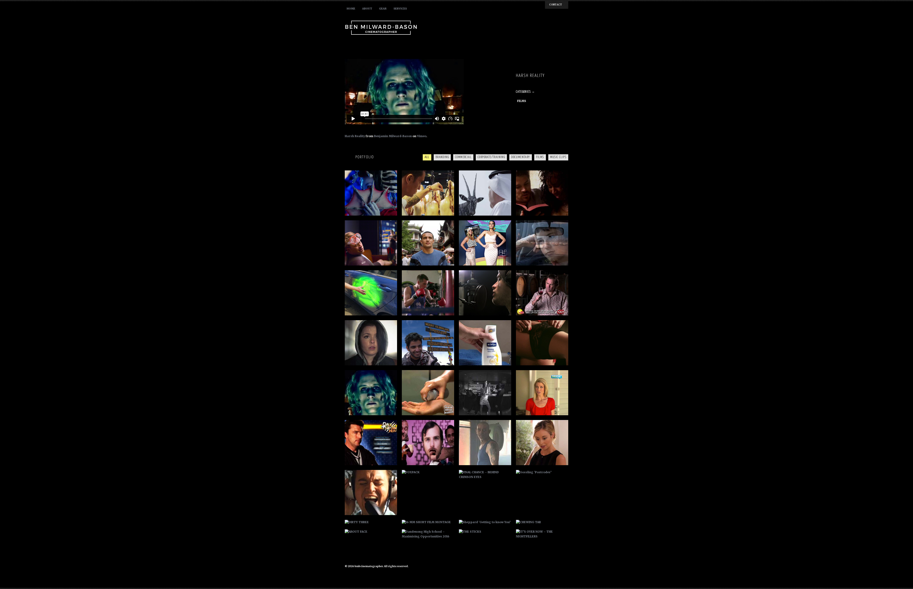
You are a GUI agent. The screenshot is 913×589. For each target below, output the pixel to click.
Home (351, 8)
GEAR (383, 8)
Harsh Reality (355, 136)
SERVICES (400, 8)
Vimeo (421, 136)
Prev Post (551, 62)
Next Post (558, 62)
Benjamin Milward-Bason (393, 136)
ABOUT (367, 8)
